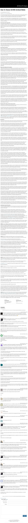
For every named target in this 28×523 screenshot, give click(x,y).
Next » (25, 496)
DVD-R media (2, 116)
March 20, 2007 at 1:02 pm (23, 479)
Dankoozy (2, 403)
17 (12, 496)
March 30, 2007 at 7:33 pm (23, 419)
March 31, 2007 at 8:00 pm (23, 363)
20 (14, 496)
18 (13, 496)
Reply (26, 343)
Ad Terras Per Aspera (18, 300)
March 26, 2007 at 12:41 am (23, 455)
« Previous (3, 496)
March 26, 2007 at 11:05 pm (23, 423)
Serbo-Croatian (5, 13)
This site (4, 259)
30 (20, 496)
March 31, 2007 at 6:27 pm (23, 410)
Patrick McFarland (7, 300)
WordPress (11, 521)
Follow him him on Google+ (8, 302)
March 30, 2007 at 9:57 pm (23, 415)
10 (8, 496)
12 (9, 496)
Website (6, 504)
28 (19, 496)
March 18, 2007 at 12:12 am (23, 485)
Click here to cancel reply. (3, 498)
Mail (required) (5, 502)
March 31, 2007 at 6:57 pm (23, 397)
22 (15, 496)
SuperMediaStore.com (10, 115)
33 (22, 496)
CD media (25, 115)
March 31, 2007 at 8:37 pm (23, 343)
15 (11, 496)
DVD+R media (7, 116)
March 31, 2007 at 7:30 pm (23, 388)
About (17, 521)
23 (16, 496)
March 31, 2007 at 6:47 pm (23, 403)
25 (17, 496)
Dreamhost (14, 521)
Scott (7, 499)
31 (21, 496)
